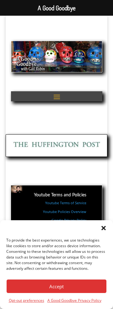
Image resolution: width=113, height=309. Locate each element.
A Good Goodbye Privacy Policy (74, 300)
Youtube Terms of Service (65, 202)
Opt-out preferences (26, 300)
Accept (56, 286)
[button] (103, 228)
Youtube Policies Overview (64, 211)
